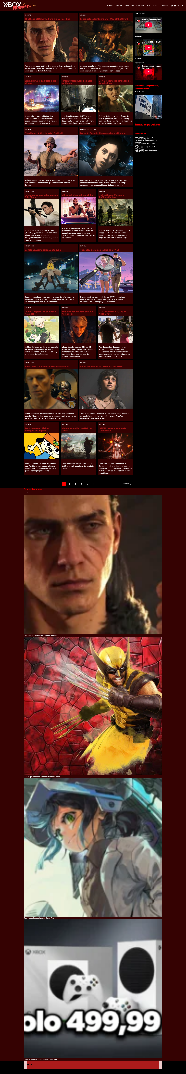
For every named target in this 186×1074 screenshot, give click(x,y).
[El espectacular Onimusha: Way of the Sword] (106, 41)
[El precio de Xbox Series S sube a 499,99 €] (93, 988)
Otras (155, 5)
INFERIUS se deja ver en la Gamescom (112, 429)
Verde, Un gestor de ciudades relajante (40, 312)
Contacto (163, 5)
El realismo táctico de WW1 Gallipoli (44, 133)
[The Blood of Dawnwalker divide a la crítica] (51, 41)
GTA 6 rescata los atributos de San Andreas (115, 82)
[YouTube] (175, 5)
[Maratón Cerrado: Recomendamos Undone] (106, 155)
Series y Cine (129, 5)
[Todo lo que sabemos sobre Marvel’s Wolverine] (93, 706)
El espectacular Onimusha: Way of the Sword (104, 19)
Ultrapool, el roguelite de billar (78, 195)
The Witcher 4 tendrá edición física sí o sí (77, 312)
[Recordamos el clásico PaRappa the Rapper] (41, 446)
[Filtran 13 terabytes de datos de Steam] (78, 98)
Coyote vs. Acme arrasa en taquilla (43, 250)
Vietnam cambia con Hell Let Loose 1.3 (77, 429)
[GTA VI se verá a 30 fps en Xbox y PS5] (115, 329)
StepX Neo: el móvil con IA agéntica (145, 147)
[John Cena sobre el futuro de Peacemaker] (51, 389)
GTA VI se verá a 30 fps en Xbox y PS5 (112, 312)
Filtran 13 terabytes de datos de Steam (77, 82)
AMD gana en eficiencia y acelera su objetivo (145, 138)
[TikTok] (178, 5)
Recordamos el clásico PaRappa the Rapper (37, 429)
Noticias (110, 5)
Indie (148, 5)
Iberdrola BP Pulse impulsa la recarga (146, 141)
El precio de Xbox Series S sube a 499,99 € (40, 1059)
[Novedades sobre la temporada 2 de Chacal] (41, 212)
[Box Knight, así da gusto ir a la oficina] (41, 98)
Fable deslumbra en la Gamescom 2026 (101, 366)
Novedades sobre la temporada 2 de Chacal (41, 196)
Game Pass (140, 5)
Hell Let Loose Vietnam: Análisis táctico (111, 196)
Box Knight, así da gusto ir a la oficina (40, 82)
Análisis (119, 5)
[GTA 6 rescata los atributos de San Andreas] (115, 98)
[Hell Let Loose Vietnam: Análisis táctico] (115, 212)
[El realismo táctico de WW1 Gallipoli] (51, 155)
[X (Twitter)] (172, 5)
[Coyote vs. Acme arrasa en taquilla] (51, 272)
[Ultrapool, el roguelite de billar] (78, 210)
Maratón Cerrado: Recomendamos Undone (103, 133)
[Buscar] (182, 5)
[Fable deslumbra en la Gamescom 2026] (106, 389)
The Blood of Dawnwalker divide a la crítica (47, 19)
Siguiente (126, 484)
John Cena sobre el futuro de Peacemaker (47, 366)
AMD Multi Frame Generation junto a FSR (146, 151)
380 (92, 484)
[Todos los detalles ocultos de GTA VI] (106, 272)
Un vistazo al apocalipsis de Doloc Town (39, 918)
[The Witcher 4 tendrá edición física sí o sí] (78, 329)
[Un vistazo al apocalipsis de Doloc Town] (93, 847)
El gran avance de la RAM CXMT (145, 144)
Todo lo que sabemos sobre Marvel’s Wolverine (42, 777)
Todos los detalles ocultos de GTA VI (99, 250)
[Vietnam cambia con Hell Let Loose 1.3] (78, 446)
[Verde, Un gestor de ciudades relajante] (41, 329)
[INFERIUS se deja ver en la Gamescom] (115, 446)
